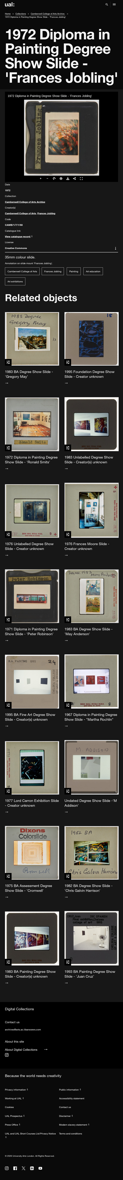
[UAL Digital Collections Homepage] (9, 4)
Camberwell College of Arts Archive (48, 13)
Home (8, 13)
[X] (23, 1168)
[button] (106, 4)
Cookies (9, 1107)
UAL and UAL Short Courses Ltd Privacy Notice (30, 1133)
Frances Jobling (46, 213)
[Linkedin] (32, 1168)
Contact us (65, 1107)
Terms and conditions (70, 1133)
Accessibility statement (71, 1098)
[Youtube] (40, 1168)
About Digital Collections (21, 1049)
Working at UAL (13, 1098)
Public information (69, 1089)
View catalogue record (18, 236)
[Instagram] (7, 1055)
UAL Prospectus (13, 1115)
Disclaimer (65, 1115)
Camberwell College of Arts (20, 213)
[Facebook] (15, 1168)
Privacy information (15, 1089)
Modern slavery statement (73, 1124)
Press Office (11, 1124)
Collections (20, 13)
